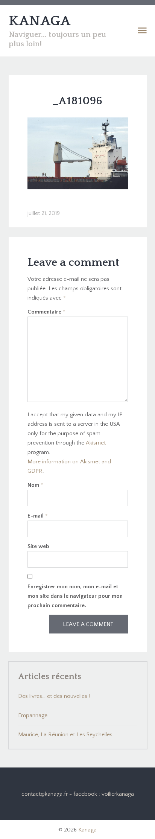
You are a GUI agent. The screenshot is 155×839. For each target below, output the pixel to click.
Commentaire (46, 312)
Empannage (32, 715)
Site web (38, 546)
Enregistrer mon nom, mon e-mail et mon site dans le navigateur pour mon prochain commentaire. (75, 596)
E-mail (37, 516)
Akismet (96, 443)
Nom (35, 485)
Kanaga (87, 830)
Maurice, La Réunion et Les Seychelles (65, 734)
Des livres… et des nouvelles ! (54, 696)
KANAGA (39, 21)
